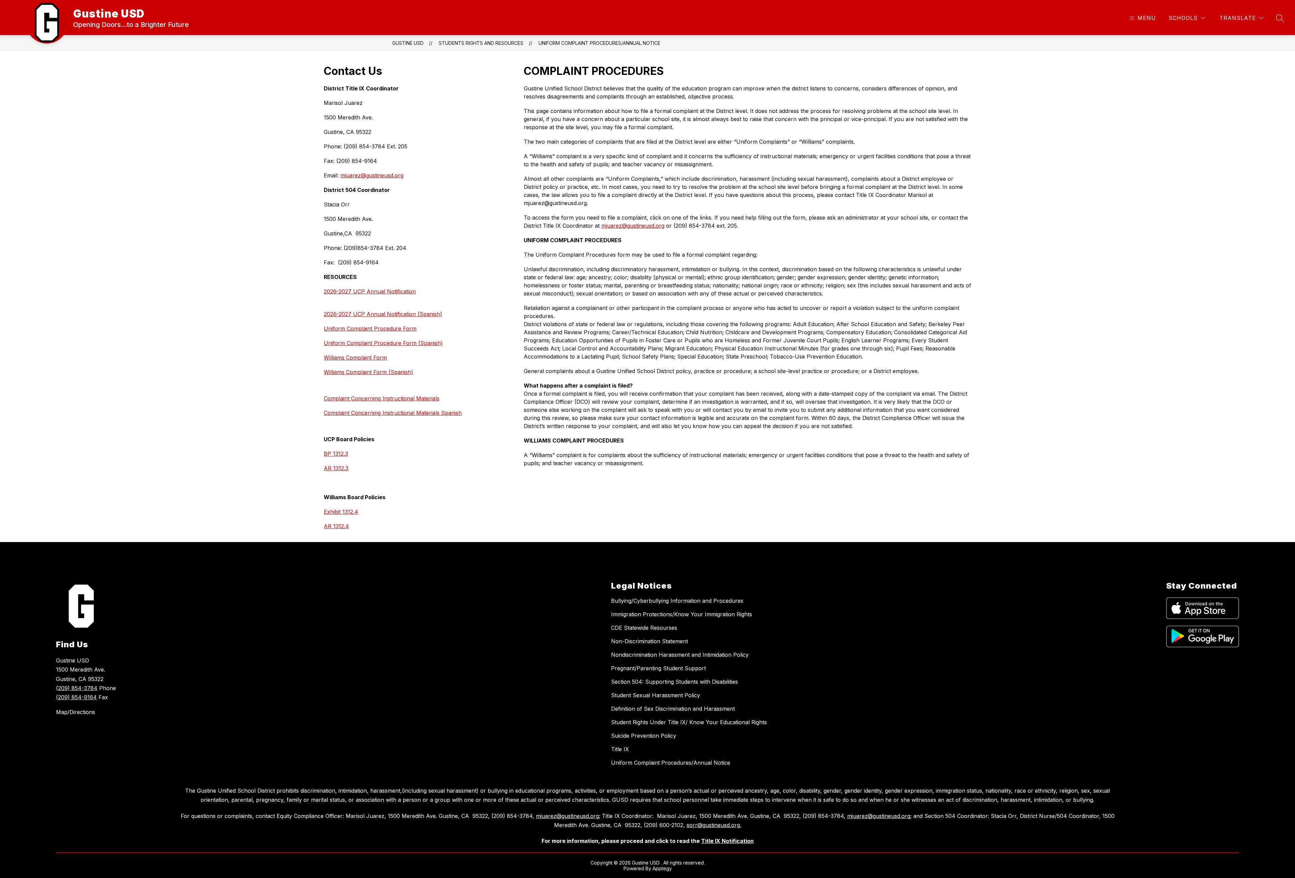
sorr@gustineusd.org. (714, 825)
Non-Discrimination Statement (649, 641)
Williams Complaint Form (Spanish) (368, 372)
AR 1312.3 (336, 468)
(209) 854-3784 (76, 688)
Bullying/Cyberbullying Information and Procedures (677, 600)
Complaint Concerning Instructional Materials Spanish (393, 412)
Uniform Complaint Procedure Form (370, 328)
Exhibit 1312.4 (341, 511)
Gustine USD (408, 43)
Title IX (620, 749)
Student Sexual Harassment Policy (655, 695)
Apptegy (662, 868)
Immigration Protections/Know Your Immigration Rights (681, 614)
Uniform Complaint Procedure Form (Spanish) (383, 343)
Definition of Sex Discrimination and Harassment (673, 708)
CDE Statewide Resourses (644, 627)
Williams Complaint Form (355, 357)
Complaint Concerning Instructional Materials (381, 398)
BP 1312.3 (336, 453)
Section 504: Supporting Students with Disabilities (674, 681)
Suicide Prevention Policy (643, 735)
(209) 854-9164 (76, 697)
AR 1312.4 (336, 526)
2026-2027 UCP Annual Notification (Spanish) (383, 314)
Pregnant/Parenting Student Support (658, 668)
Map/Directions (75, 712)
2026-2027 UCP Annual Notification (370, 291)
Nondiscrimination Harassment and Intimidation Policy (680, 654)
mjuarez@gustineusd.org (371, 175)
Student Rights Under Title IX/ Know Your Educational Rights (689, 722)
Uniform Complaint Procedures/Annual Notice (599, 43)
